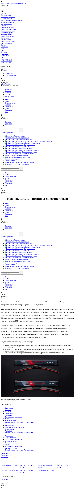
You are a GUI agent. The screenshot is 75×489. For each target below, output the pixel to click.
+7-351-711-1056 (6, 59)
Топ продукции (19, 136)
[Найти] (2, 11)
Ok (2, 483)
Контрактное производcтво (14, 439)
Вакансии (8, 411)
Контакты (8, 105)
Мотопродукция (26, 139)
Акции (7, 445)
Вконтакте (8, 89)
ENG (6, 112)
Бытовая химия (10, 160)
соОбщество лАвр (11, 420)
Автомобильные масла (22, 157)
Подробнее (4, 479)
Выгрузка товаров (11, 443)
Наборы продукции (26, 148)
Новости (7, 99)
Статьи (7, 101)
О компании (9, 106)
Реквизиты (8, 415)
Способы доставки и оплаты (14, 427)
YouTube (7, 94)
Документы (8, 431)
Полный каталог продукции (14, 422)
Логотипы (8, 418)
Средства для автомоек (31, 150)
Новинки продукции (21, 138)
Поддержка (4, 457)
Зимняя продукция (27, 153)
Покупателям (9, 425)
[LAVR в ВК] (9, 466)
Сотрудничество (10, 103)
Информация (9, 408)
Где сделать (8, 108)
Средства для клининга (27, 162)
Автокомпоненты (22, 155)
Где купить (8, 110)
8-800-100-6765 (6, 62)
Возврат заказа (9, 429)
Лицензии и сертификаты (13, 417)
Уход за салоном (29, 145)
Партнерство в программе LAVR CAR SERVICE (13, 447)
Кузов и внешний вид (32, 143)
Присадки (26, 146)
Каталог (7, 132)
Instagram (8, 92)
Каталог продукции (11, 441)
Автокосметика (29, 422)
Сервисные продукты (29, 152)
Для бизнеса (9, 436)
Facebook (8, 91)
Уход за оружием (23, 164)
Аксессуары (15, 159)
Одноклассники (10, 96)
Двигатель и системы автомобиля (40, 141)
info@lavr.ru (6, 84)
